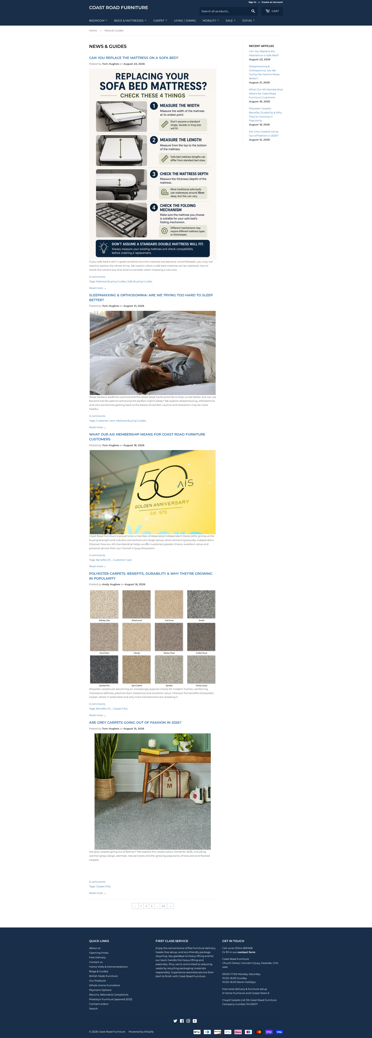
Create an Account (272, 2)
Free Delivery (97, 957)
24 (163, 905)
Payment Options (100, 989)
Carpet (159, 20)
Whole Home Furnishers (104, 985)
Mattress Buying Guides (111, 281)
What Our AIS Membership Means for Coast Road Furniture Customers (266, 93)
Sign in (252, 2)
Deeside (266, 963)
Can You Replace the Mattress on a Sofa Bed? (133, 58)
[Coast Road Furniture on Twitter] (175, 1021)
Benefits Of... (104, 559)
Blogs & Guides (98, 971)
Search (93, 1008)
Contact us (95, 962)
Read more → (97, 288)
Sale (229, 20)
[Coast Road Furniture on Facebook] (182, 1021)
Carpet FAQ (120, 708)
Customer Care (105, 420)
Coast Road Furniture (118, 7)
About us (94, 948)
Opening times (98, 952)
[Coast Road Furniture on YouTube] (195, 1021)
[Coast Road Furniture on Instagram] (188, 1021)
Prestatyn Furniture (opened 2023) (110, 999)
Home (93, 30)
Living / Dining (185, 20)
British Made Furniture (103, 976)
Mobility (210, 20)
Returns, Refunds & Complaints (108, 994)
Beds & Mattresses (129, 20)
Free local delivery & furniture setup (244, 988)
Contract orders (98, 1003)
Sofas (247, 20)
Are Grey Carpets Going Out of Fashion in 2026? (135, 722)
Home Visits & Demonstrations (108, 966)
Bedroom (97, 20)
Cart (275, 11)
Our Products (97, 980)
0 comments (97, 276)
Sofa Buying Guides (139, 281)
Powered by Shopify (141, 1031)
